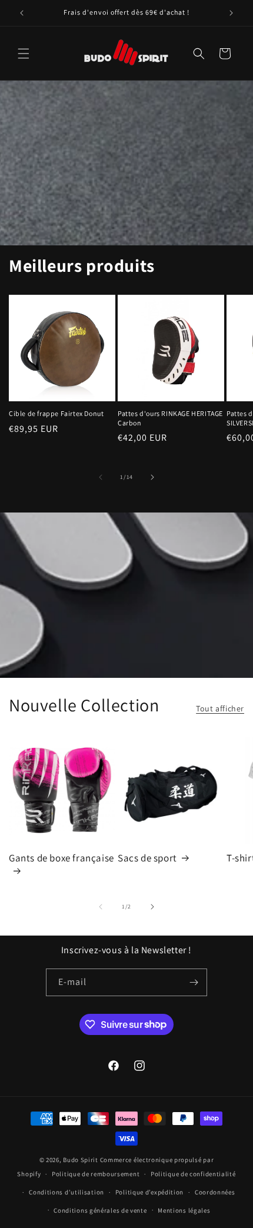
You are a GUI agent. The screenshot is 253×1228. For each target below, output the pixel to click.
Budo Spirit (80, 1160)
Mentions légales (184, 1210)
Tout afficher (220, 708)
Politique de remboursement (95, 1174)
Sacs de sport (147, 857)
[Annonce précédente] (22, 13)
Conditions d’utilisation (66, 1192)
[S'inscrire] (194, 982)
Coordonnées (215, 1192)
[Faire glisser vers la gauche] (101, 477)
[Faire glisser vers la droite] (152, 477)
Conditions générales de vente (100, 1210)
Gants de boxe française (61, 857)
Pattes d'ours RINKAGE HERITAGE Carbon (170, 418)
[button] (23, 53)
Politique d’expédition (149, 1192)
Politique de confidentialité (193, 1174)
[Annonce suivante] (231, 13)
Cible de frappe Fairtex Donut (56, 413)
